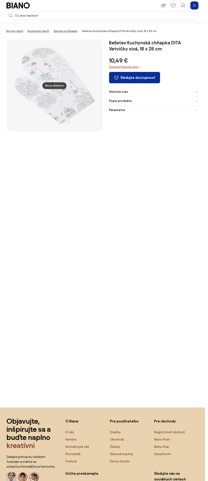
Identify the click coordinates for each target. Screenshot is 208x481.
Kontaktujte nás (77, 446)
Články (115, 446)
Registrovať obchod (169, 432)
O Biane (71, 421)
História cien (118, 91)
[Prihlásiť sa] (183, 5)
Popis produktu (120, 101)
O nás (69, 432)
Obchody (117, 439)
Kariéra (70, 439)
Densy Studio (120, 461)
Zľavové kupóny (121, 454)
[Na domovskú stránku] (18, 5)
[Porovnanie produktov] (163, 5)
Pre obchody (165, 421)
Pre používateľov (124, 421)
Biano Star (161, 446)
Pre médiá (72, 454)
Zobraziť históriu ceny (124, 66)
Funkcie (71, 461)
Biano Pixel (162, 439)
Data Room (162, 454)
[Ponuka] (194, 5)
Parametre (117, 110)
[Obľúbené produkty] (173, 5)
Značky (115, 432)
